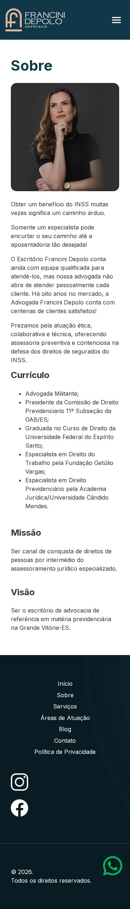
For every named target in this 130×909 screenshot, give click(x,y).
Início (65, 683)
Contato (65, 740)
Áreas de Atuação (65, 717)
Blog (65, 729)
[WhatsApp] (113, 866)
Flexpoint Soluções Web (114, 881)
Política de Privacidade (65, 751)
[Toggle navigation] (116, 20)
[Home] (35, 19)
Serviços (65, 706)
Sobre (65, 695)
